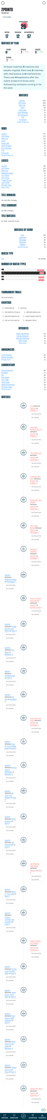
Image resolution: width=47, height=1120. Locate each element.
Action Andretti (35, 598)
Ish (13, 842)
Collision (23, 244)
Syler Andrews (9, 1019)
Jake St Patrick (10, 745)
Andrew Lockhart (8, 918)
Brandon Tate (6, 185)
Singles (40, 270)
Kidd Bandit (9, 844)
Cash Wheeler (23, 112)
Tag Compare (35, 417)
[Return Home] (3, 3)
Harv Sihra (5, 178)
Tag (2, 259)
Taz (2, 375)
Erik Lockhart (9, 920)
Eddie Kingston (35, 941)
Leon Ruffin (5, 182)
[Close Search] (44, 3)
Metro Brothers (10, 820)
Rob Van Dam (35, 477)
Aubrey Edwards (23, 336)
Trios (41, 277)
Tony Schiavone (7, 370)
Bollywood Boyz (7, 173)
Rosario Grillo (10, 972)
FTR (22, 117)
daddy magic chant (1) (33, 316)
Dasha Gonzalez (7, 357)
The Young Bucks (34, 527)
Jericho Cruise (23, 247)
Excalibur (4, 372)
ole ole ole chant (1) (12, 320)
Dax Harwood (23, 115)
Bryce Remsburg (22, 333)
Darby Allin (22, 110)
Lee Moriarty (34, 863)
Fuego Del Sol (6, 180)
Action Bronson (35, 718)
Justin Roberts (6, 355)
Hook (22, 107)
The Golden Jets (36, 453)
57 (29, 36)
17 (6, 36)
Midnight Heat (10, 675)
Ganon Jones (9, 1045)
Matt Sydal (34, 866)
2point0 (22, 100)
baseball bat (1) (31, 320)
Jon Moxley (34, 943)
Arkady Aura (5, 359)
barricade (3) (9, 308)
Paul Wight (5, 377)
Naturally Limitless (33, 550)
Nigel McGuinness (7, 384)
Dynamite (22, 237)
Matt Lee (22, 105)
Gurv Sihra (5, 175)
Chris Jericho (6, 389)
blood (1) (23, 308)
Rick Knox (22, 343)
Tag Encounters (36, 414)
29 (23, 26)
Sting (40, 1088)
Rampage (22, 240)
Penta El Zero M (23, 122)
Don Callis (5, 380)
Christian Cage (6, 387)
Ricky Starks (34, 600)
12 (18, 36)
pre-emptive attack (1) (12, 312)
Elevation (22, 242)
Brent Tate (5, 187)
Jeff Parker (22, 103)
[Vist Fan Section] (40, 3)
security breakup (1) (12, 316)
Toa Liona (10, 894)
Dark (22, 235)
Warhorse (8, 772)
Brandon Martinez (22, 338)
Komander (23, 119)
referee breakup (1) (33, 312)
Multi (41, 280)
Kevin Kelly (5, 382)
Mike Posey (23, 341)
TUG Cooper (8, 796)
